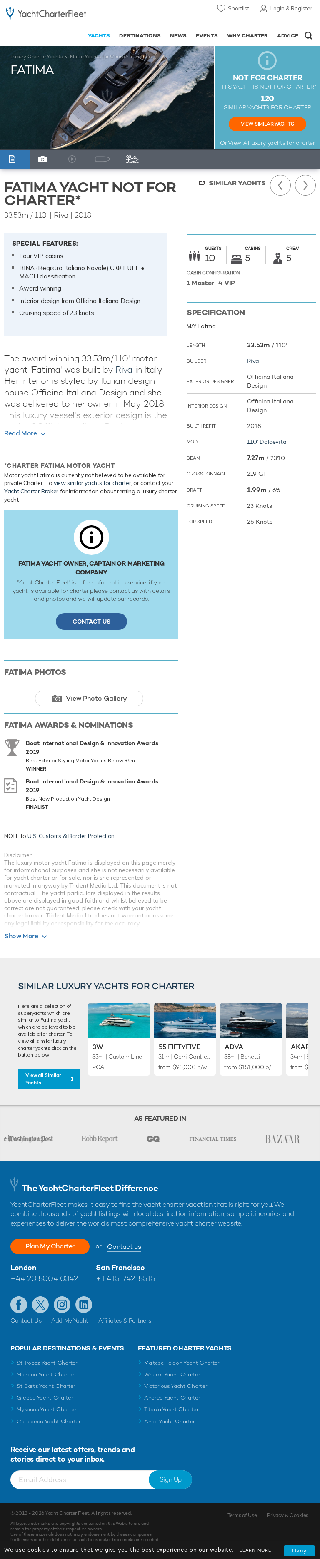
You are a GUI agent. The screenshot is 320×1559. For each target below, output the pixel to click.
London (23, 1267)
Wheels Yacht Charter (172, 1374)
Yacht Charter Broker (31, 491)
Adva (234, 1046)
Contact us (124, 1246)
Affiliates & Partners (124, 1320)
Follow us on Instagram (62, 1304)
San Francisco (120, 1267)
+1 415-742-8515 (125, 1278)
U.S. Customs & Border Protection (71, 836)
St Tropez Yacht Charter (47, 1362)
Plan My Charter (50, 1246)
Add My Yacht (69, 1320)
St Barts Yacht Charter (46, 1386)
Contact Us (91, 621)
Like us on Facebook (18, 1304)
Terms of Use (242, 1515)
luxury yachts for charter (282, 143)
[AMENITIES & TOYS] (134, 159)
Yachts (99, 35)
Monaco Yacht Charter (46, 1374)
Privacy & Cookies (287, 1515)
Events (207, 35)
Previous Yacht (280, 185)
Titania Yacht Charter (171, 1409)
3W (97, 1046)
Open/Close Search (308, 36)
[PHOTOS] (45, 159)
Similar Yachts (237, 183)
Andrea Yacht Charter (172, 1397)
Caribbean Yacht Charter (49, 1421)
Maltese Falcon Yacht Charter (182, 1362)
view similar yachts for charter (92, 483)
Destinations (140, 35)
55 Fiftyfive (179, 1046)
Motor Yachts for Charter (99, 56)
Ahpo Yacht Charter (169, 1421)
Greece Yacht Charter (45, 1397)
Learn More (255, 1550)
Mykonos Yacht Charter (46, 1409)
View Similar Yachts (267, 124)
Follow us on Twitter (40, 1304)
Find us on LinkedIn (83, 1304)
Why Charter (247, 35)
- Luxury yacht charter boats (46, 15)
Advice (287, 35)
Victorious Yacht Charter (175, 1386)
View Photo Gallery (96, 698)
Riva (123, 369)
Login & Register (291, 8)
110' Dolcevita (267, 441)
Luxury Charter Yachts (36, 56)
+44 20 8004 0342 (44, 1278)
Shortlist (238, 8)
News (178, 35)
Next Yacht (305, 185)
